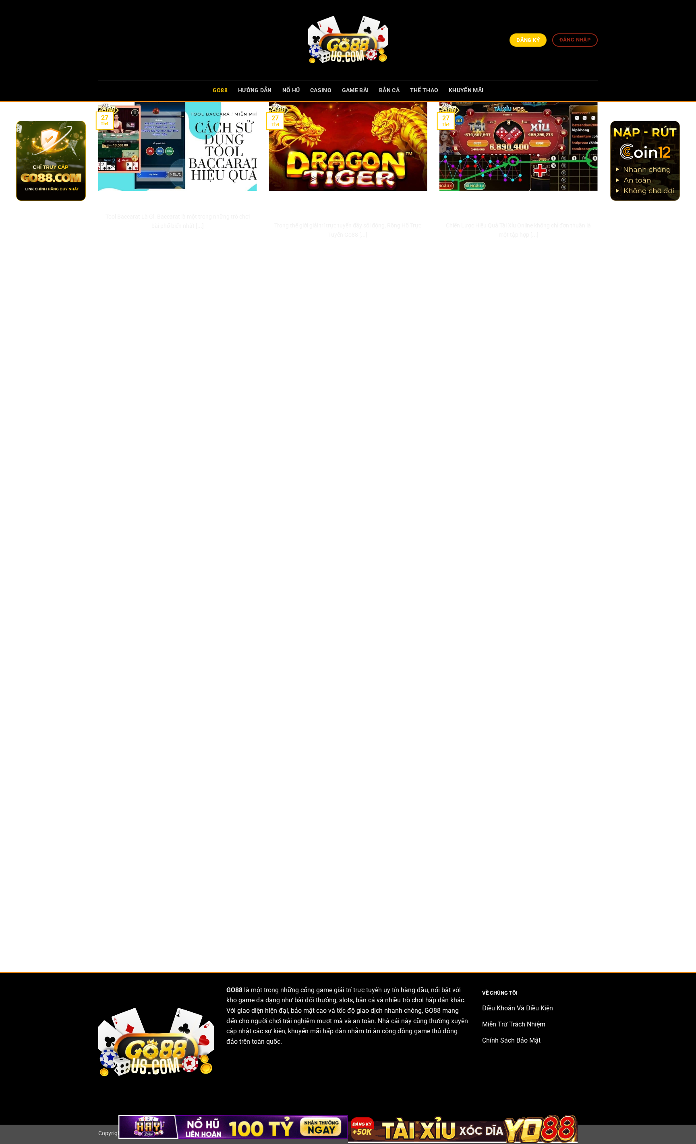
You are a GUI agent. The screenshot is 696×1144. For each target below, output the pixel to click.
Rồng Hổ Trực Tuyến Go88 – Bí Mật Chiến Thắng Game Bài (348, 205)
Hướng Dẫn (255, 90)
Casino (320, 90)
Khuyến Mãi (466, 90)
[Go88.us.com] (348, 40)
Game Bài (355, 90)
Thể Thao (424, 90)
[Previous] (97, 530)
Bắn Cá (389, 90)
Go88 (220, 90)
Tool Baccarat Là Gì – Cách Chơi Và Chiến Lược (177, 200)
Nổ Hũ (291, 90)
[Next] (599, 530)
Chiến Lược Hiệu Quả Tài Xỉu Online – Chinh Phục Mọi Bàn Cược (518, 205)
